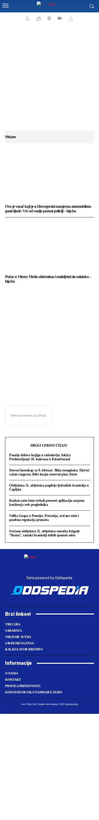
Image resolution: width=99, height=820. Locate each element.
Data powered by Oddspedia (49, 578)
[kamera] (59, 18)
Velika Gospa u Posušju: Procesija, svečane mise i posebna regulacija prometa (44, 518)
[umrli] (70, 18)
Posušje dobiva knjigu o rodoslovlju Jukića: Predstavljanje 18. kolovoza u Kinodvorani (40, 457)
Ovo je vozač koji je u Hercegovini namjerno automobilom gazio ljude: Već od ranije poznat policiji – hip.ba (48, 208)
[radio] (48, 18)
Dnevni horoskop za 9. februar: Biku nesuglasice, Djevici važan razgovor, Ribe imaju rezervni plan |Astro (49, 472)
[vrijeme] (38, 18)
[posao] (26, 18)
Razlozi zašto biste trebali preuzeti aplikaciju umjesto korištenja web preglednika (47, 503)
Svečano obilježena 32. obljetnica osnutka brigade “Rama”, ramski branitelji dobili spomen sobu (44, 533)
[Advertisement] (49, 79)
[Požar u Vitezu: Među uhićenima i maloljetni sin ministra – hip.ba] (49, 246)
